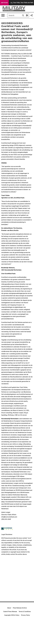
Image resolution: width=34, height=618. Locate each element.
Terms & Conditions (25, 611)
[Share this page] (31, 15)
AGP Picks (4, 2)
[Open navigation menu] (3, 15)
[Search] (23, 15)
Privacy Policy (25, 615)
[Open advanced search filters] (27, 15)
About (9, 608)
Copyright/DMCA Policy (11, 615)
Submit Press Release (10, 611)
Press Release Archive (20, 608)
